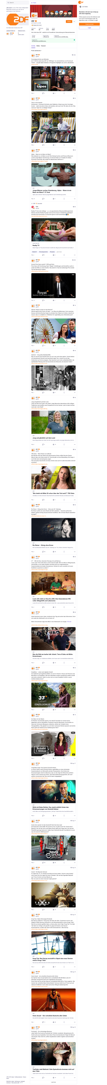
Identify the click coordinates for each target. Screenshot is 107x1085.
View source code (15, 1082)
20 (39, 29)
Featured (43, 46)
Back (34, 3)
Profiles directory (18, 1076)
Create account (89, 24)
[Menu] (74, 21)
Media (38, 46)
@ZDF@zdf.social (35, 23)
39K (32, 29)
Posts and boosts (36, 50)
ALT (73, 141)
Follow (69, 21)
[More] (75, 93)
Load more (53, 1082)
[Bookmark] (64, 93)
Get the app (17, 1081)
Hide (73, 67)
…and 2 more (59, 251)
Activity (33, 46)
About (12, 1076)
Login (89, 27)
